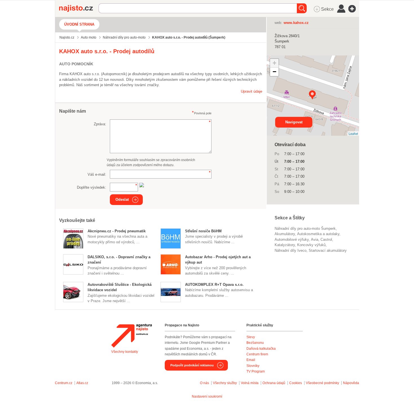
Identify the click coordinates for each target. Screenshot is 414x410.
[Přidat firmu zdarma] (353, 9)
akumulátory (285, 234)
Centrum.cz (63, 383)
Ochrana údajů (273, 383)
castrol (326, 239)
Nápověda (351, 383)
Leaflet (353, 133)
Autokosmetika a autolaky (318, 234)
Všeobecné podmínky (322, 383)
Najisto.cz (79, 8)
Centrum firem (257, 354)
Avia (314, 239)
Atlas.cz (82, 383)
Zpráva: (100, 124)
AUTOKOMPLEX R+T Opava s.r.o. (214, 284)
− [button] (274, 71)
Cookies (295, 383)
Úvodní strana (79, 24)
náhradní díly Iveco (290, 250)
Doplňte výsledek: (91, 187)
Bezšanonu (255, 343)
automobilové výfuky (292, 239)
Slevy (250, 337)
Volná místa (250, 383)
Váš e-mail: (97, 174)
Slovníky (252, 366)
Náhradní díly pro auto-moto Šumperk (305, 228)
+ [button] (274, 62)
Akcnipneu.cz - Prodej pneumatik (117, 231)
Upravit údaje (251, 91)
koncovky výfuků (311, 245)
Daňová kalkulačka (261, 349)
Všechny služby (225, 383)
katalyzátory (285, 245)
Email (250, 360)
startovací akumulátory (328, 250)
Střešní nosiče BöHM (203, 231)
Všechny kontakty (124, 352)
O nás (204, 383)
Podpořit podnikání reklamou (192, 365)
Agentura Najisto (131, 335)
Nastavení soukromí (207, 396)
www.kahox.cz (296, 23)
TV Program (255, 371)
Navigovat (293, 122)
